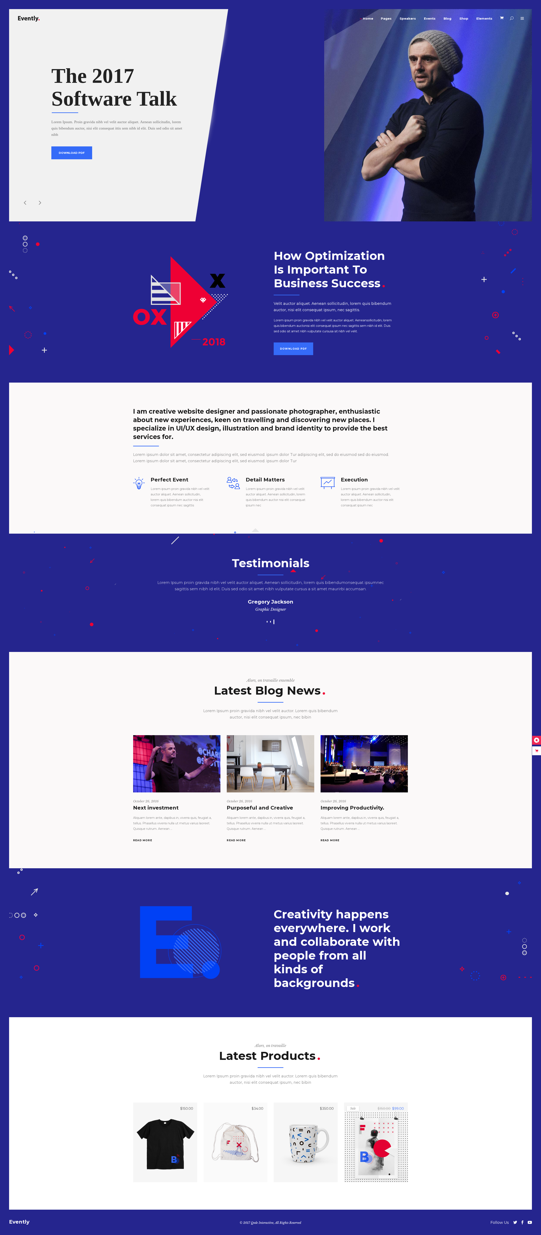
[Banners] (376, 1142)
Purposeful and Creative (260, 808)
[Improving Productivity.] (364, 763)
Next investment (156, 808)
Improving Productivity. (352, 808)
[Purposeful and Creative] (270, 763)
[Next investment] (176, 763)
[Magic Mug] (306, 1142)
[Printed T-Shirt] (165, 1142)
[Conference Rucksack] (236, 1142)
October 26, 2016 (146, 801)
